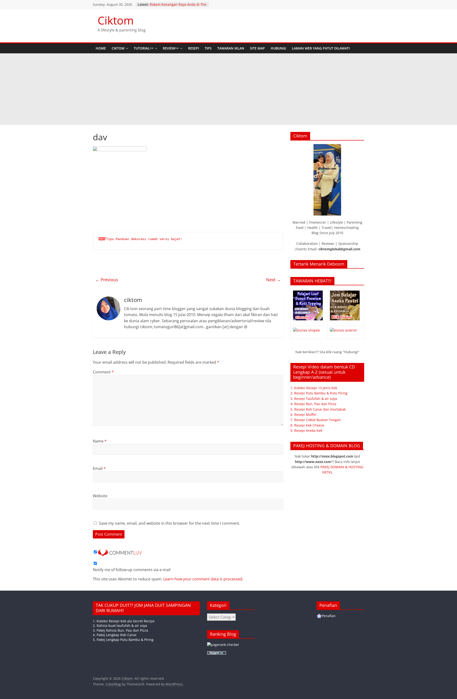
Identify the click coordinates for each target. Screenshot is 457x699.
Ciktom (116, 20)
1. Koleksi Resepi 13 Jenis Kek (313, 388)
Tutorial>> (144, 48)
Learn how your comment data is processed (202, 579)
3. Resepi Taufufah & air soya (313, 398)
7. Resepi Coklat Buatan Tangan (315, 419)
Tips (208, 48)
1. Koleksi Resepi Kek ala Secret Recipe (123, 621)
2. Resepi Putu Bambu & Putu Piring (319, 393)
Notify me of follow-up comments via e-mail (131, 569)
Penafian (329, 616)
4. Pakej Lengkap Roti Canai (114, 635)
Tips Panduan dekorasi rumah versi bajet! (144, 239)
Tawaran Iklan (230, 48)
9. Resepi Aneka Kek (306, 430)
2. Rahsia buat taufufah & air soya (120, 625)
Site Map (257, 48)
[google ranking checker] (223, 644)
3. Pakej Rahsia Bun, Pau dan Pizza (120, 630)
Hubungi (278, 48)
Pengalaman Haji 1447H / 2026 (174, 3)
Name (100, 441)
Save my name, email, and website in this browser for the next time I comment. (169, 523)
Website (100, 495)
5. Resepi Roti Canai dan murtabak (318, 409)
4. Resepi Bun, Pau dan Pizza (313, 404)
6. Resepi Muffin (303, 414)
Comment (103, 372)
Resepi (193, 48)
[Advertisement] (228, 89)
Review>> (171, 48)
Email (99, 468)
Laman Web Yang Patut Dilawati (321, 48)
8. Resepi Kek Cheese (307, 425)
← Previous (106, 279)
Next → (273, 279)
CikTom (118, 48)
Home (101, 48)
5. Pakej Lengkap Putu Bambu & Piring (123, 639)
